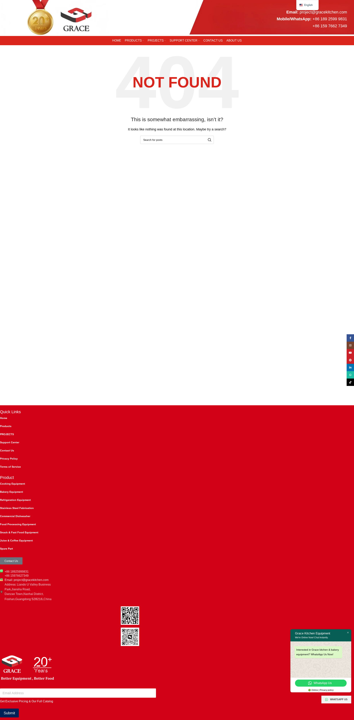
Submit (9, 713)
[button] (307, 5)
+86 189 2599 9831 (330, 19)
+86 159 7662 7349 (330, 26)
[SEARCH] (209, 140)
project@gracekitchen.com (323, 12)
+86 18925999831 (17, 571)
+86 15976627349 (17, 575)
